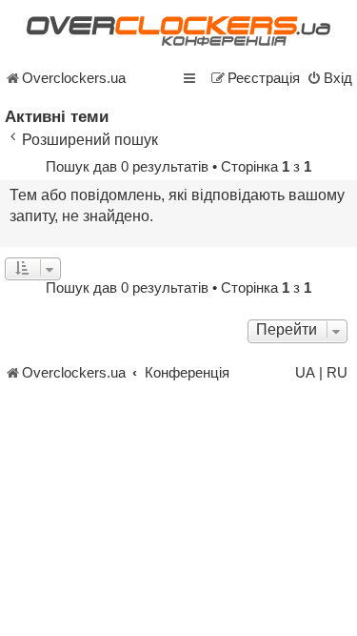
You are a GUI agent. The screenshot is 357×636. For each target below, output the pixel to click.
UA (305, 372)
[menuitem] (329, 78)
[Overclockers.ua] (178, 31)
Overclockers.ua (74, 78)
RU (337, 372)
